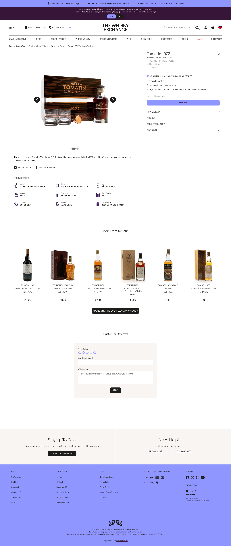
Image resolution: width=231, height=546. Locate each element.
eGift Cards (59, 482)
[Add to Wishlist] (218, 53)
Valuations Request (62, 502)
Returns (151, 118)
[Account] (205, 27)
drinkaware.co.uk (122, 541)
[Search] (197, 27)
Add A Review (83, 349)
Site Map (59, 477)
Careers (13, 502)
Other (185, 39)
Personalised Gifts (62, 487)
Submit (115, 390)
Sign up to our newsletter (62, 454)
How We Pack (153, 112)
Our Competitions (62, 497)
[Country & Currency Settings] (220, 27)
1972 (22, 195)
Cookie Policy (104, 487)
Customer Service (60, 27)
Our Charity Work (17, 492)
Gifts (38, 39)
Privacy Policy (104, 482)
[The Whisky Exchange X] (192, 477)
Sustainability (15, 497)
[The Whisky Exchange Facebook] (187, 477)
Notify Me (183, 103)
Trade (14, 27)
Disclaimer (152, 130)
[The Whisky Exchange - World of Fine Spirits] (115, 27)
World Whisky (83, 39)
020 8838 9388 (184, 451)
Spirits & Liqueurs (108, 39)
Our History (15, 482)
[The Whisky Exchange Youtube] (203, 477)
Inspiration (216, 39)
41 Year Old (108, 186)
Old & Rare (146, 39)
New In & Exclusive (17, 39)
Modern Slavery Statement (109, 492)
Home (11, 46)
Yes (111, 16)
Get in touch (157, 451)
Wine (129, 39)
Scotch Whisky (58, 39)
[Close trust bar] (228, 3)
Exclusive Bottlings (62, 492)
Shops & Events (35, 27)
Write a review (83, 369)
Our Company (16, 477)
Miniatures (166, 39)
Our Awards (15, 487)
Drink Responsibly (156, 124)
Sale (199, 39)
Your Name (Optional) (85, 358)
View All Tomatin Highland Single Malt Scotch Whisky (115, 311)
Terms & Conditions (106, 477)
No (120, 16)
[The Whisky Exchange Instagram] (197, 477)
